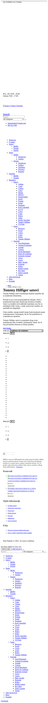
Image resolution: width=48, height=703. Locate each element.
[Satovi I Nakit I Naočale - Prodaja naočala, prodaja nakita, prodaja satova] (13, 106)
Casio (20, 186)
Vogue (20, 275)
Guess (20, 233)
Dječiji (16, 151)
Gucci (20, 258)
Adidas (20, 184)
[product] (26, 477)
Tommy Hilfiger (24, 222)
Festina (20, 201)
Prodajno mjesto (12, 506)
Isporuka (10, 516)
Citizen (20, 188)
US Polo (21, 224)
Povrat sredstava (12, 521)
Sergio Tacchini (24, 220)
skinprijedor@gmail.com (17, 123)
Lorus (20, 212)
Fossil (20, 203)
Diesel (20, 193)
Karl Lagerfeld (23, 207)
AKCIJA (14, 277)
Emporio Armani (24, 256)
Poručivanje (11, 511)
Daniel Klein (23, 197)
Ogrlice (21, 159)
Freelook (21, 205)
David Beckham (24, 252)
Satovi (11, 144)
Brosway (21, 228)
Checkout (16, 549)
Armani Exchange (25, 245)
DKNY (21, 195)
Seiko (20, 218)
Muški (16, 146)
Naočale (12, 174)
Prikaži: (6, 333)
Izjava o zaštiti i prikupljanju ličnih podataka (20, 533)
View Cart (6, 549)
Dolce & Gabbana (25, 254)
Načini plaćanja (12, 513)
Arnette (21, 247)
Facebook (4, 701)
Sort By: (6, 331)
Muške (16, 176)
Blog (10, 279)
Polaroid (21, 264)
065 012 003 (12, 125)
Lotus (20, 214)
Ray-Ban (21, 271)
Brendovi (12, 180)
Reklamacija (11, 518)
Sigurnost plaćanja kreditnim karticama (18, 530)
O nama (12, 142)
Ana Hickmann (23, 243)
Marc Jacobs (22, 262)
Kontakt (12, 281)
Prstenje (21, 172)
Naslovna (12, 140)
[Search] (25, 119)
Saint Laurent (23, 273)
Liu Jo (20, 210)
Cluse (20, 191)
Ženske (16, 178)
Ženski (16, 148)
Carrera (21, 250)
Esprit (20, 199)
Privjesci (21, 169)
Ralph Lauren (23, 269)
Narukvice (22, 157)
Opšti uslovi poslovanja (14, 508)
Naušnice (21, 167)
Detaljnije (19, 467)
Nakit (11, 153)
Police (20, 216)
